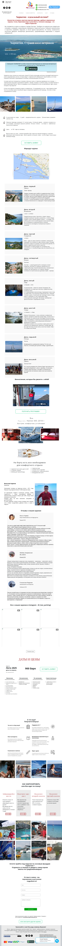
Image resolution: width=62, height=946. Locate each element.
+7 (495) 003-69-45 (41, 7)
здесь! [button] (45, 932)
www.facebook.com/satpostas (26, 584)
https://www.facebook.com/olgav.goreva (29, 517)
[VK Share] (15, 936)
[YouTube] (7, 8)
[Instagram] (9, 8)
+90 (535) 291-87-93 (42, 9)
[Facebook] (4, 8)
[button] (7, 104)
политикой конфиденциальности (30, 917)
